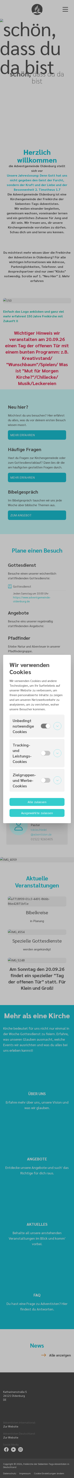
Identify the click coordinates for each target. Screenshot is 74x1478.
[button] (37, 726)
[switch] (45, 726)
